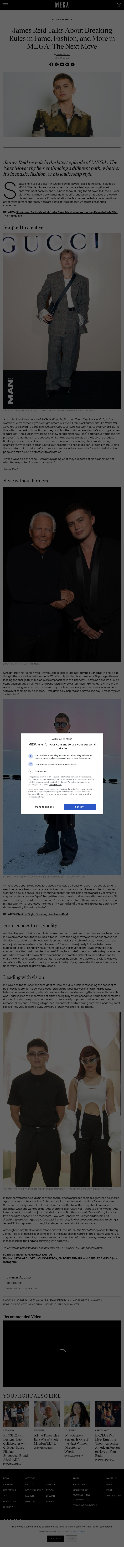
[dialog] (62, 773)
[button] (62, 771)
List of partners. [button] (55, 784)
